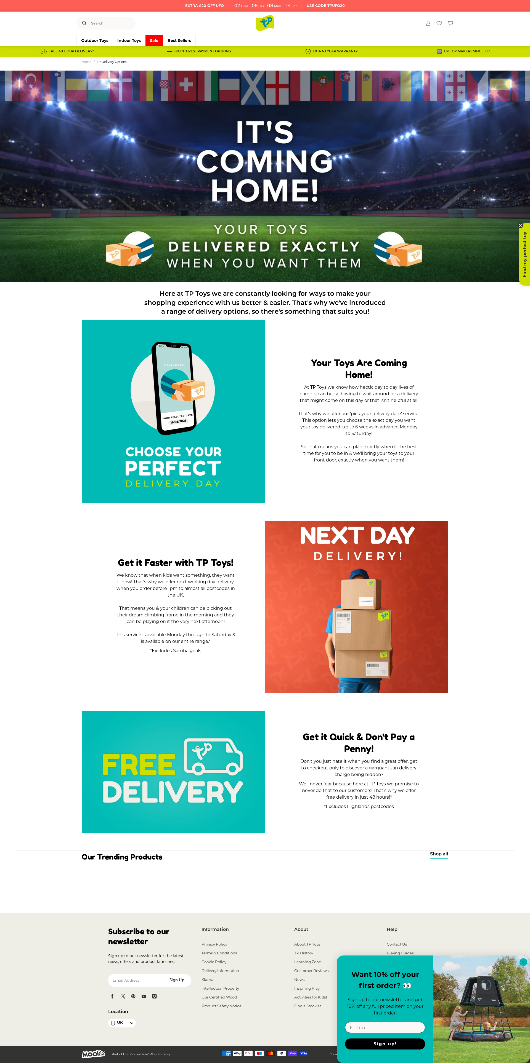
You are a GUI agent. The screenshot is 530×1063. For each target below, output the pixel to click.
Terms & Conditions (219, 953)
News (299, 979)
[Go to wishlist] (439, 23)
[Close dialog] (523, 962)
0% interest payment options (202, 51)
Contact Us (397, 944)
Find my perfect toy (524, 254)
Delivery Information (220, 970)
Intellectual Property (220, 988)
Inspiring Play (307, 988)
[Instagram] (154, 996)
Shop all (439, 854)
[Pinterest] (133, 996)
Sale (154, 40)
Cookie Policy (214, 962)
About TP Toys (307, 944)
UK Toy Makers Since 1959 (467, 51)
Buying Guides (400, 953)
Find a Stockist (307, 1006)
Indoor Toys (129, 40)
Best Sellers (179, 40)
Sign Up (176, 980)
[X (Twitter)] (123, 996)
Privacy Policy (214, 944)
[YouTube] (144, 996)
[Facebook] (112, 996)
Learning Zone (307, 962)
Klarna (207, 979)
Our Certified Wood (219, 997)
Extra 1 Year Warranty (335, 51)
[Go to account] (428, 23)
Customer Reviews (311, 970)
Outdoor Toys (94, 40)
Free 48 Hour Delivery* (71, 51)
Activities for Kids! (310, 997)
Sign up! (385, 1043)
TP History (303, 953)
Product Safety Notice (222, 1006)
